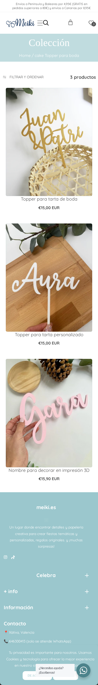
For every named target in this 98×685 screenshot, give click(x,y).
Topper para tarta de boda (49, 199)
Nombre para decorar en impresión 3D (49, 470)
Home (25, 55)
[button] (40, 23)
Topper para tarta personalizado (49, 334)
